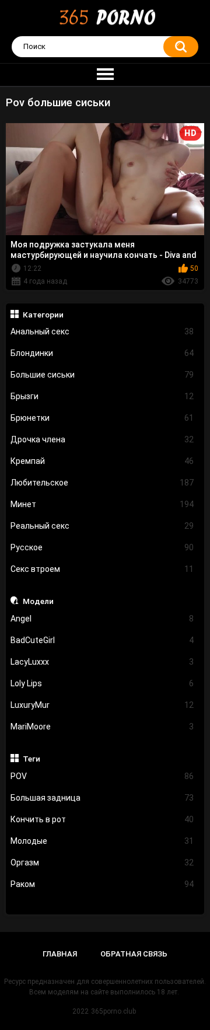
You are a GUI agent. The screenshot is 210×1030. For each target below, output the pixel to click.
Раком (102, 884)
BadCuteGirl (102, 640)
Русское (102, 547)
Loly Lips (102, 683)
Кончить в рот (102, 819)
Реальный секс (102, 525)
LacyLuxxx (102, 661)
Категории (43, 314)
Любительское (102, 482)
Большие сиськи (102, 374)
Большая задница (102, 797)
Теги (31, 758)
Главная (60, 953)
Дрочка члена (102, 439)
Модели (38, 601)
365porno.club (113, 1011)
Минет (102, 504)
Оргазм (102, 862)
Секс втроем (102, 569)
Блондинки (102, 353)
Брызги (102, 396)
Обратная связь (133, 953)
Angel (102, 618)
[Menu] (105, 75)
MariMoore (102, 726)
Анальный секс (102, 331)
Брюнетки (102, 418)
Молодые (102, 841)
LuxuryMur (102, 705)
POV (102, 776)
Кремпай (102, 461)
